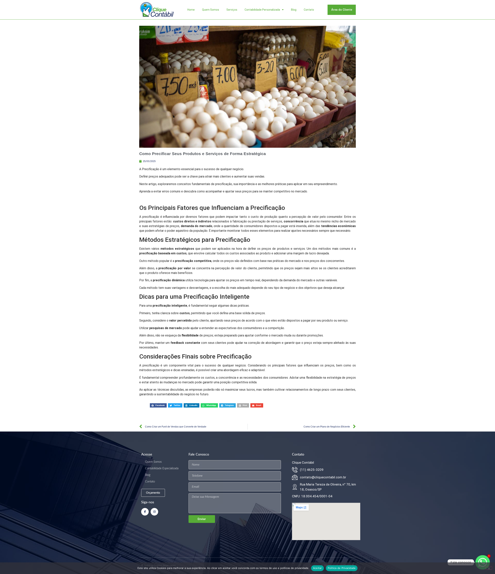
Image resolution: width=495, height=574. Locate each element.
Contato (309, 9)
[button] (158, 405)
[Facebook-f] (145, 512)
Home (191, 9)
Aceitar (317, 568)
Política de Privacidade (342, 568)
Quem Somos (210, 9)
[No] (489, 568)
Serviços (231, 9)
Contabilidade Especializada (161, 468)
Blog (293, 9)
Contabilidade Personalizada (262, 9)
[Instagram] (154, 512)
